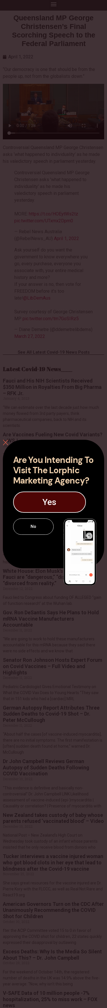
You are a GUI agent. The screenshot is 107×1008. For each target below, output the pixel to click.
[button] (49, 502)
